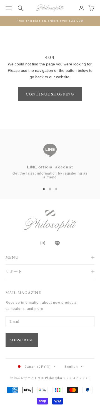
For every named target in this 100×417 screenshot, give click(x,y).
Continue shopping (50, 94)
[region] (50, 158)
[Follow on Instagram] (43, 243)
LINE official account (50, 167)
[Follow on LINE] (57, 243)
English (71, 366)
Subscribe (22, 339)
